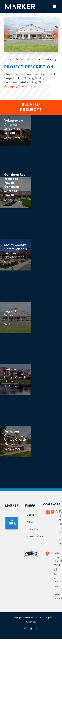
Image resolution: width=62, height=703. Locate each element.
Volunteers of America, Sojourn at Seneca (14, 127)
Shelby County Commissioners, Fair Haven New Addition (15, 251)
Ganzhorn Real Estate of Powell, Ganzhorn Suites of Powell (15, 185)
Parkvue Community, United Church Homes (15, 375)
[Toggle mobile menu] (55, 6)
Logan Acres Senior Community (13, 315)
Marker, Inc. (29, 618)
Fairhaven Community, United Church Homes (15, 437)
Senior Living (12, 138)
